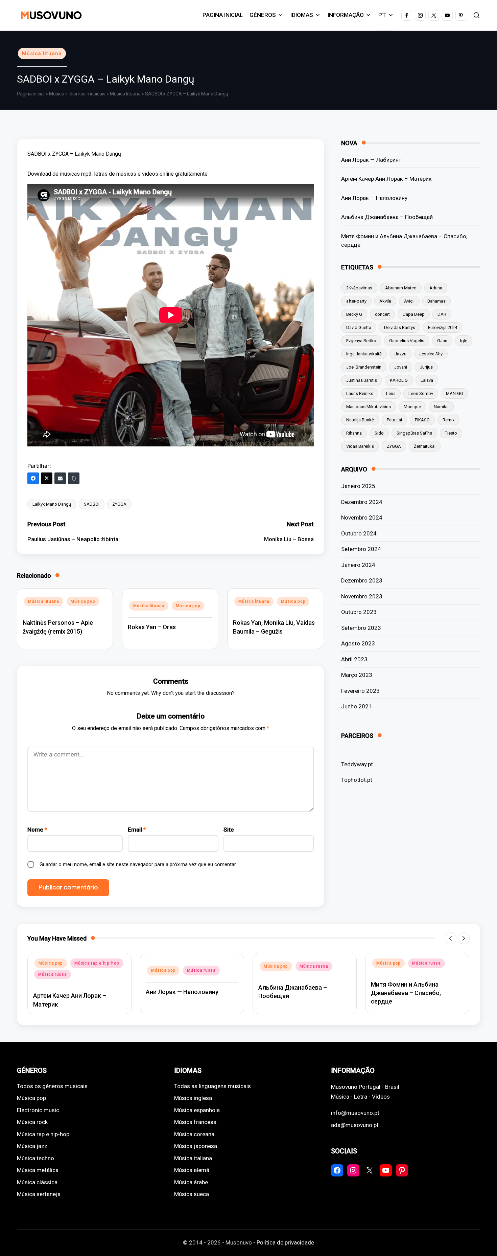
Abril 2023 (354, 659)
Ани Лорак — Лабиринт (371, 159)
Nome (37, 829)
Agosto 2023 (358, 643)
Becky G (354, 314)
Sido (379, 433)
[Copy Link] (73, 478)
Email (137, 829)
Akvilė (385, 301)
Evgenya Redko (361, 340)
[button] (450, 938)
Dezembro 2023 (361, 580)
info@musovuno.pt (355, 1112)
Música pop (83, 601)
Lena (391, 393)
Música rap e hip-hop (96, 963)
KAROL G (399, 380)
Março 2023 (356, 674)
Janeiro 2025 (358, 486)
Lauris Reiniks (359, 393)
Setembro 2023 (361, 627)
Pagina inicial (31, 93)
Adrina (435, 287)
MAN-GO (454, 393)
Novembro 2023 (361, 596)
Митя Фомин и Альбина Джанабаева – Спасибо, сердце (404, 240)
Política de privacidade (285, 1242)
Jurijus (426, 367)
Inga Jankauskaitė (364, 353)
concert (382, 314)
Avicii (409, 301)
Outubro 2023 (359, 612)
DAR (441, 314)
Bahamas (436, 301)
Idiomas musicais (87, 93)
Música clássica (37, 1182)
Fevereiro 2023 (360, 690)
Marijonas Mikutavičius (368, 406)
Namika (441, 406)
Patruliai (394, 419)
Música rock (32, 1122)
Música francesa (195, 1122)
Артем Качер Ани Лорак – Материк (386, 178)
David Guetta (358, 327)
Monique (412, 406)
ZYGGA (119, 504)
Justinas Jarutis (361, 380)
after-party (356, 301)
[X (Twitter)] (46, 478)
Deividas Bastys (399, 327)
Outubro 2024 (359, 533)
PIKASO (422, 419)
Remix (448, 419)
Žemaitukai (424, 446)
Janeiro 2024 (358, 564)
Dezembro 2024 (361, 502)
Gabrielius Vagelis (406, 340)
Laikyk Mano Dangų (51, 504)
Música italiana (193, 1158)
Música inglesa (193, 1098)
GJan (442, 340)
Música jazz (32, 1146)
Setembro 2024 (361, 549)
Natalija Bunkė (360, 419)
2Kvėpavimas (359, 287)
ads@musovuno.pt (355, 1125)
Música (56, 93)
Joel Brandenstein (363, 367)
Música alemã (191, 1170)
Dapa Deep (414, 314)
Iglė (463, 340)
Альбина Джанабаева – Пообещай (387, 217)
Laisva (427, 380)
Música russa (52, 974)
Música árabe (191, 1182)
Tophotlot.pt (356, 779)
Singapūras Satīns (414, 433)
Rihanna (354, 433)
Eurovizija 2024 (442, 327)
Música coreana (194, 1134)
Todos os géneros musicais (52, 1086)
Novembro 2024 (361, 517)
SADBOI (91, 504)
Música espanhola (197, 1110)
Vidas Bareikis (360, 446)
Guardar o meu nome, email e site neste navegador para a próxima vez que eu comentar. (138, 864)
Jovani (400, 367)
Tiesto (451, 433)
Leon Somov (420, 393)
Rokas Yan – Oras (152, 627)
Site (228, 829)
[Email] (60, 478)
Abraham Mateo (401, 287)
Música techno (35, 1158)
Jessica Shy (431, 353)
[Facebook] (33, 478)
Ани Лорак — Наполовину (374, 198)
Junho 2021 (356, 706)
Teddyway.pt (357, 764)
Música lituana (42, 53)
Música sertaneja (39, 1194)
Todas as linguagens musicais (212, 1086)
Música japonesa (195, 1146)
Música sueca (191, 1194)
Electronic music (38, 1110)
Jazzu (400, 353)
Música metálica (37, 1170)
